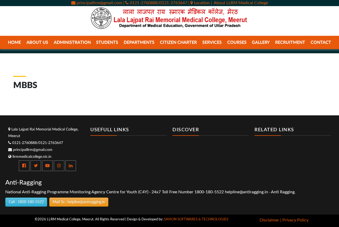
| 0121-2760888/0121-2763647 (155, 3)
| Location (199, 3)
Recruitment (290, 42)
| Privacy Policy (294, 220)
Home (14, 42)
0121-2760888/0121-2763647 (37, 143)
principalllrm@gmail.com (98, 3)
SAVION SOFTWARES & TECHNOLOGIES (196, 219)
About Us (37, 42)
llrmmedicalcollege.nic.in (31, 157)
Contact (321, 42)
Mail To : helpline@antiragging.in (79, 202)
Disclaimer (269, 220)
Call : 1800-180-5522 (26, 202)
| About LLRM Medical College (239, 3)
